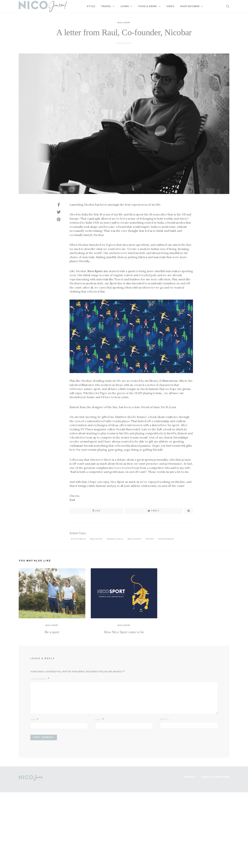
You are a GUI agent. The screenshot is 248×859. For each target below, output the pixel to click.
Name (33, 720)
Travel (106, 6)
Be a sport (52, 632)
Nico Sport (124, 23)
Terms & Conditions (215, 777)
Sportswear (167, 539)
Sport (150, 539)
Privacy (189, 777)
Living (125, 6)
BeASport (97, 539)
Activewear (79, 539)
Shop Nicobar (190, 6)
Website (164, 719)
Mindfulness (115, 539)
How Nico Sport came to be (124, 632)
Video (170, 6)
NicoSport (135, 539)
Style (91, 6)
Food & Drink (147, 6)
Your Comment (38, 679)
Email (98, 720)
